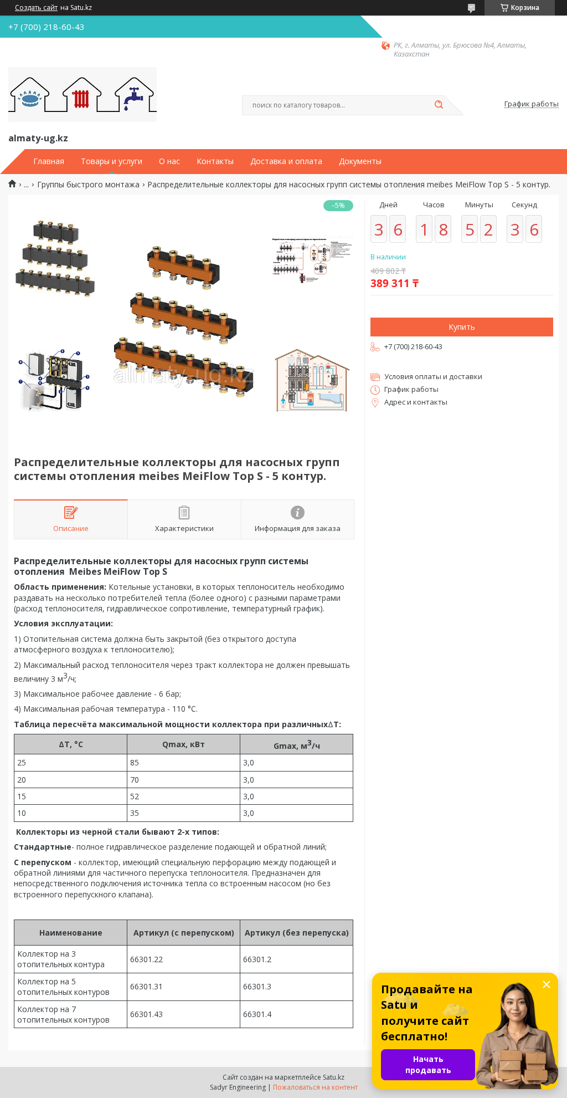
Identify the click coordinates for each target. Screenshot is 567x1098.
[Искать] (438, 105)
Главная (48, 161)
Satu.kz (333, 1077)
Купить (462, 326)
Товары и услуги (111, 161)
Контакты (215, 161)
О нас (169, 161)
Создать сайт (36, 8)
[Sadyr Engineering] (82, 94)
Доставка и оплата (286, 161)
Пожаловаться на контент (315, 1087)
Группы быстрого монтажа (88, 185)
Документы (360, 161)
